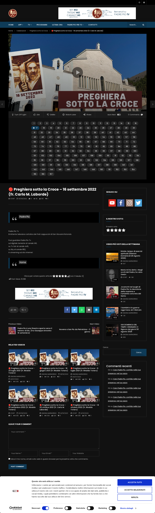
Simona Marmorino (18, 376)
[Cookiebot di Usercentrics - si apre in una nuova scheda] (15, 508)
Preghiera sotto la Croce (39, 31)
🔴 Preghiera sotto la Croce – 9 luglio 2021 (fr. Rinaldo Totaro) (84, 369)
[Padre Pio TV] (12, 13)
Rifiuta (134, 497)
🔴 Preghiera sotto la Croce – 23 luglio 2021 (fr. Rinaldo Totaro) (21, 370)
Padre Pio (24, 216)
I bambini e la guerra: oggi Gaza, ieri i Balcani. (131, 308)
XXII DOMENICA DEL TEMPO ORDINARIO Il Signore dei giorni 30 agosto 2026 (130, 328)
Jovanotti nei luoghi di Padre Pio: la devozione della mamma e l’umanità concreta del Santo (131, 291)
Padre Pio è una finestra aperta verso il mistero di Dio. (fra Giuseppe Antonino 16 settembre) (35, 330)
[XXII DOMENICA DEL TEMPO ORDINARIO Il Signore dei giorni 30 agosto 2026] (112, 330)
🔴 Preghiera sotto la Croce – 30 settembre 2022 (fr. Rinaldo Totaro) (22, 407)
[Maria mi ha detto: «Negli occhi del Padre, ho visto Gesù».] (112, 275)
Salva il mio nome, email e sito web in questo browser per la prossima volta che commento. (49, 459)
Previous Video (14, 324)
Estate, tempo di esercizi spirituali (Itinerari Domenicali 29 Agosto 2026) (131, 254)
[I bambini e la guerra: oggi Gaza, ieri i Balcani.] (112, 313)
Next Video (94, 324)
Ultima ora (57, 25)
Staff (13, 199)
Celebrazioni (21, 31)
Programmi (42, 25)
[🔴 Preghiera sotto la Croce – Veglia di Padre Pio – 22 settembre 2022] (2, 104)
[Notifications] (144, 2)
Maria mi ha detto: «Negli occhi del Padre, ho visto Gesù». (132, 272)
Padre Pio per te (74, 25)
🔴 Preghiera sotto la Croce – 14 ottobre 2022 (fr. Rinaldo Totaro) (85, 407)
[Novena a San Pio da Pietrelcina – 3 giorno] (95, 330)
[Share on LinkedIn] (96, 310)
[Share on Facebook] (67, 310)
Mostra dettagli (126, 508)
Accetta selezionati (134, 490)
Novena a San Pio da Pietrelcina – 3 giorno (74, 330)
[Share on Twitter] (74, 310)
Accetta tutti (135, 482)
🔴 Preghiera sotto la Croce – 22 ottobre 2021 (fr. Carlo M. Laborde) (53, 407)
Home (10, 25)
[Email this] (89, 310)
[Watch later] (139, 2)
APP (19, 25)
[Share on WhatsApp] (82, 310)
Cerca (105, 347)
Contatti (92, 25)
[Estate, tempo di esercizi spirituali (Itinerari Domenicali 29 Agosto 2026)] (112, 257)
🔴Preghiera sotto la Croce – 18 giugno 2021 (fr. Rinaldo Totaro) (54, 369)
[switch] (68, 508)
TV (29, 25)
